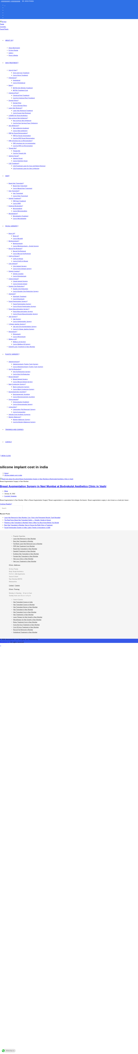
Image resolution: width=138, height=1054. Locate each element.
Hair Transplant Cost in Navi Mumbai (24, 612)
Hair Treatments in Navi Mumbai (23, 614)
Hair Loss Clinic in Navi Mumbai (23, 559)
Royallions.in (4, 642)
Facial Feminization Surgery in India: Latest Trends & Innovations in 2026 (27, 527)
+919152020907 (5, 1)
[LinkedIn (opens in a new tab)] (4, 13)
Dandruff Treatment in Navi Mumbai (24, 551)
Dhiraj (6, 491)
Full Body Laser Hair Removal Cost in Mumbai (27, 544)
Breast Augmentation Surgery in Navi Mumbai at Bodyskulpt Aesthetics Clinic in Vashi (53, 486)
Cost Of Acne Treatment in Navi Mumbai (26, 627)
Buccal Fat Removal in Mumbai (23, 630)
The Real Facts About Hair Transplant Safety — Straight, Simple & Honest (27, 520)
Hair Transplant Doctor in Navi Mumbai (25, 607)
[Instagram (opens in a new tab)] (4, 10)
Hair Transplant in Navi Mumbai (23, 609)
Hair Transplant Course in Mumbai (23, 604)
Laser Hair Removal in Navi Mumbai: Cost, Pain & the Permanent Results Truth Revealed (32, 517)
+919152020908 (15, 1)
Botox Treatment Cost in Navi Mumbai (25, 622)
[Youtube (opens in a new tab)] (4, 15)
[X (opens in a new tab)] (4, 5)
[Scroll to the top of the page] (0, 646)
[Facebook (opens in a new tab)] (4, 8)
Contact (11, 585)
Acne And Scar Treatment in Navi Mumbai (26, 625)
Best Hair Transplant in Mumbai (23, 541)
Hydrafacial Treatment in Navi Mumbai (25, 632)
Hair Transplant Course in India (23, 602)
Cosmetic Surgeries (10, 496)
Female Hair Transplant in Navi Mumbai (25, 556)
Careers (17, 585)
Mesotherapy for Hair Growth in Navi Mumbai (27, 620)
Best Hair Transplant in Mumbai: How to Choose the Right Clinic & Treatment (28, 525)
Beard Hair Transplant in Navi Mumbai (25, 549)
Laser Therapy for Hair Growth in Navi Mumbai (27, 617)
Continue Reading (6, 504)
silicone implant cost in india (13, 475)
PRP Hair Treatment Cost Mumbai (24, 546)
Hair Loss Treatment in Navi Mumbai (24, 561)
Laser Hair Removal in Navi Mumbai (24, 538)
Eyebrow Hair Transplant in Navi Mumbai (26, 554)
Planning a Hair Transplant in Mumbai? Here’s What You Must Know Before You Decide (31, 522)
